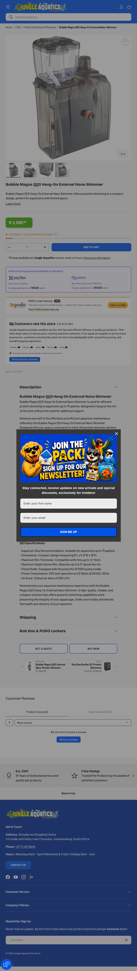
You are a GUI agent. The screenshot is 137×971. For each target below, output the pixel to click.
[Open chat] (6, 964)
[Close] (116, 433)
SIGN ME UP (68, 532)
